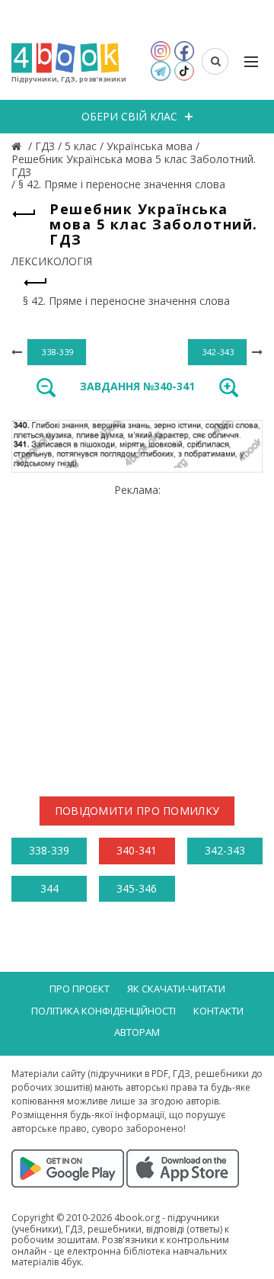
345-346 (136, 888)
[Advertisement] (137, 634)
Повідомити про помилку (137, 810)
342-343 (225, 850)
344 (49, 888)
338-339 (49, 850)
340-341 (136, 850)
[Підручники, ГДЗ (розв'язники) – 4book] (18, 146)
